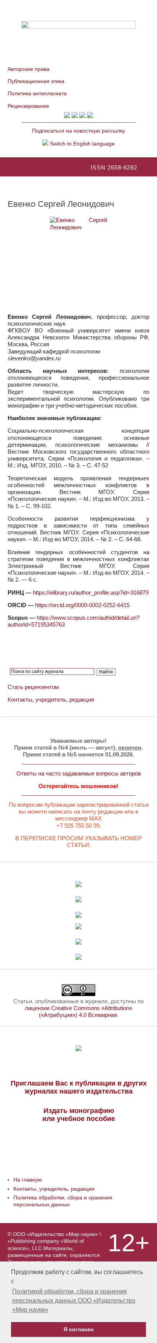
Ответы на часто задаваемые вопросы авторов (78, 773)
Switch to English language (81, 144)
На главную (27, 1180)
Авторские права (29, 69)
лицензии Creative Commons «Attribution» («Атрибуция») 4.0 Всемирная (78, 1011)
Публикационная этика (36, 81)
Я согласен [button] (78, 1329)
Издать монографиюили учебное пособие (78, 1114)
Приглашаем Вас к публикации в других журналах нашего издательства (79, 1087)
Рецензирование (28, 106)
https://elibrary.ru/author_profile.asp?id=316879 (91, 592)
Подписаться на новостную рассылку (78, 131)
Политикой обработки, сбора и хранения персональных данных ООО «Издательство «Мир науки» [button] (73, 1300)
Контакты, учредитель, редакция (51, 699)
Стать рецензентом (33, 687)
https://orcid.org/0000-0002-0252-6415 (82, 605)
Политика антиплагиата (37, 93)
